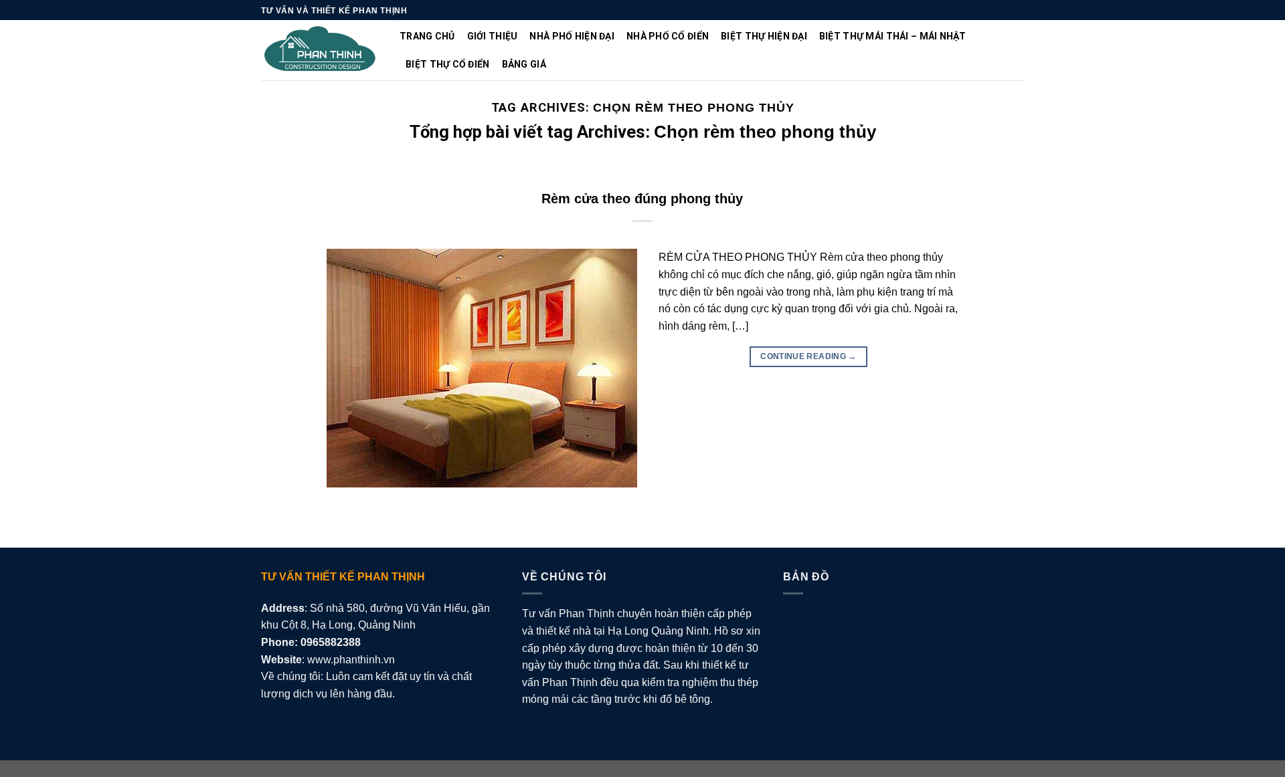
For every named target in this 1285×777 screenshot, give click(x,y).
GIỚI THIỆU (492, 36)
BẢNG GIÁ (524, 64)
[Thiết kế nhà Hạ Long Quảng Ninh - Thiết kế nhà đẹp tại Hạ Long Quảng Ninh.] (320, 50)
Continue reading (808, 356)
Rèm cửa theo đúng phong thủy (642, 198)
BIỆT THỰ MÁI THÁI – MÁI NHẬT (892, 36)
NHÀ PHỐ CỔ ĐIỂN (667, 36)
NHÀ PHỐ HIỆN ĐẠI (571, 36)
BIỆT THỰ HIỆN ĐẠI (764, 36)
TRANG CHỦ (427, 36)
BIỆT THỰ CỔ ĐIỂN (447, 64)
